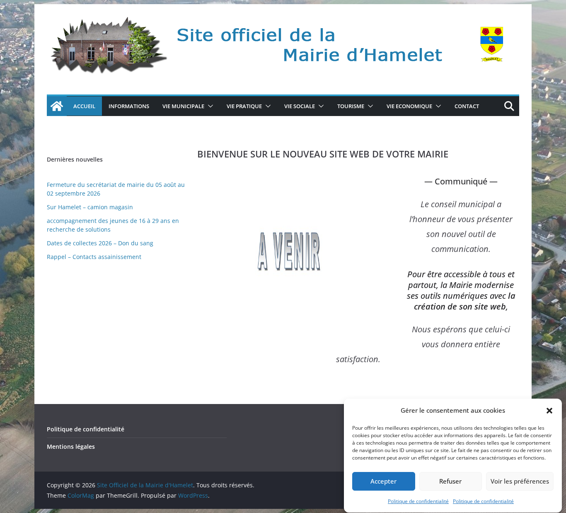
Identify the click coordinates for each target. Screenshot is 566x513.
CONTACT (467, 106)
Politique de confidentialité (418, 501)
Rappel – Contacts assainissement (94, 257)
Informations (129, 106)
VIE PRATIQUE (244, 106)
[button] (549, 411)
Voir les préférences (520, 481)
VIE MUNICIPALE (183, 106)
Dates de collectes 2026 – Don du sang (100, 243)
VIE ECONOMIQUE (409, 106)
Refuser (450, 481)
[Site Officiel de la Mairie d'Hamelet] (57, 106)
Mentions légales (71, 446)
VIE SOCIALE (299, 106)
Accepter (383, 481)
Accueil (84, 106)
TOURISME (350, 106)
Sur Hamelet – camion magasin (90, 207)
